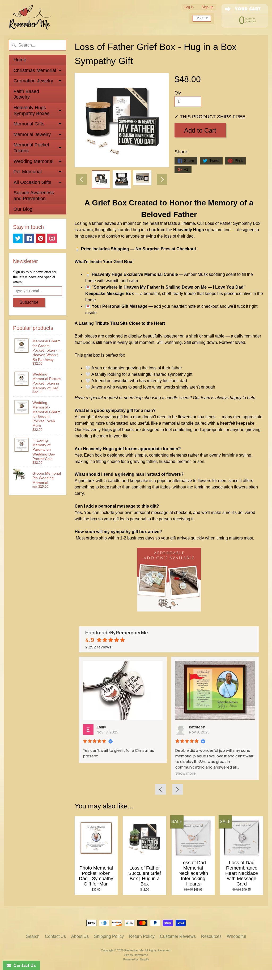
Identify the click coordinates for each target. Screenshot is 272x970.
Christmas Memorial (35, 70)
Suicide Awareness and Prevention (34, 195)
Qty (178, 93)
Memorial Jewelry (32, 134)
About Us (80, 936)
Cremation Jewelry (33, 80)
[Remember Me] (30, 17)
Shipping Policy (109, 936)
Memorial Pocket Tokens (31, 147)
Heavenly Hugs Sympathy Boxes (31, 110)
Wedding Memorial (33, 161)
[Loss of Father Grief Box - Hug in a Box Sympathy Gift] (101, 179)
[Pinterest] (40, 238)
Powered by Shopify (136, 959)
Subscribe (29, 302)
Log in (189, 7)
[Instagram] (52, 238)
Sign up (207, 7)
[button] (129, 773)
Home (20, 59)
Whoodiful (236, 936)
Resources (211, 936)
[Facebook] (29, 238)
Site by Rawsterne (136, 954)
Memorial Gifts (29, 123)
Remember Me (133, 950)
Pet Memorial (28, 171)
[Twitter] (18, 238)
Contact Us (55, 936)
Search (33, 936)
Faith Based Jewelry (26, 94)
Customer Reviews (178, 936)
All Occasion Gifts (32, 182)
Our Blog (23, 209)
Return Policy (142, 936)
